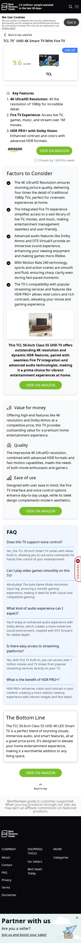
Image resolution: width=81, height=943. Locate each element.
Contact (7, 865)
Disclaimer (9, 895)
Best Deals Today (35, 871)
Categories (60, 857)
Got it (71, 22)
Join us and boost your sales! (24, 934)
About (6, 857)
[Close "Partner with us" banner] (77, 917)
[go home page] (10, 6)
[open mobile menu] (76, 6)
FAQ (4, 872)
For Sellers (35, 862)
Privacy (6, 880)
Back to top (40, 788)
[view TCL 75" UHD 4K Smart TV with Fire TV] (49, 62)
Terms (6, 887)
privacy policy (8, 28)
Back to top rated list (20, 35)
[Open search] (71, 7)
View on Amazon (54, 150)
